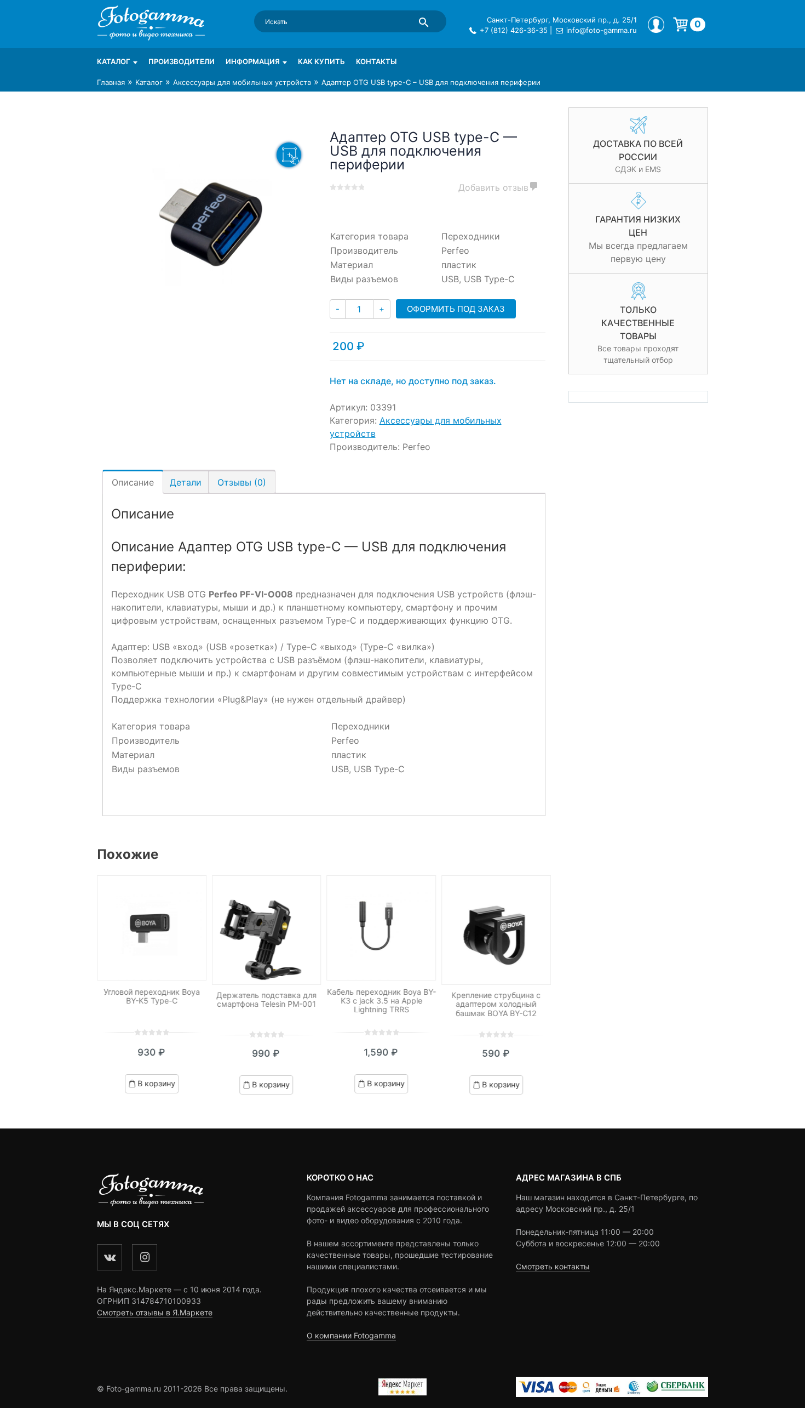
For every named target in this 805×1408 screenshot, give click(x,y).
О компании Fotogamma (351, 1335)
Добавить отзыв (493, 187)
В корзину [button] (156, 1083)
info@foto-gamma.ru (601, 30)
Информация (253, 61)
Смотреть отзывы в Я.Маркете (154, 1312)
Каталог (113, 61)
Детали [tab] (186, 482)
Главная (111, 82)
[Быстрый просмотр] (151, 928)
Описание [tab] (133, 482)
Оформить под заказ (456, 309)
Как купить (321, 61)
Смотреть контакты (553, 1266)
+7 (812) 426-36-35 (514, 30)
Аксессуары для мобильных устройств (242, 82)
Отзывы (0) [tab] (241, 482)
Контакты (376, 61)
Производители (181, 61)
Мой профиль (656, 24)
